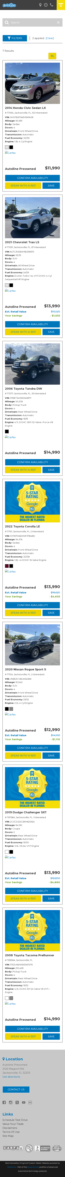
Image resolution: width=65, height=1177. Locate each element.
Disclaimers (9, 1127)
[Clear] (50, 38)
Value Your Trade (13, 1123)
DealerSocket (33, 1167)
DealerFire (11, 1167)
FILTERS (17, 38)
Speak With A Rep (23, 185)
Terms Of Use (11, 1131)
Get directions (11, 1076)
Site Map (8, 1135)
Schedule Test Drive (15, 1119)
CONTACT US (16, 1089)
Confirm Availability (32, 178)
